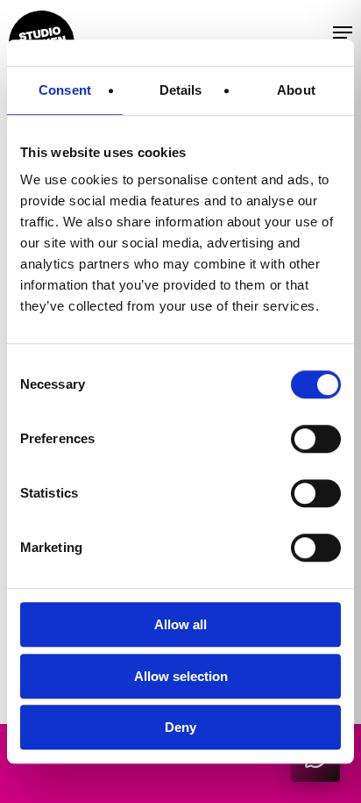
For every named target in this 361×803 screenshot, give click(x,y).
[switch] (316, 439)
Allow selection (181, 676)
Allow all (180, 624)
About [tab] (296, 89)
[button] (314, 31)
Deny (180, 727)
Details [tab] (180, 89)
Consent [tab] (65, 89)
